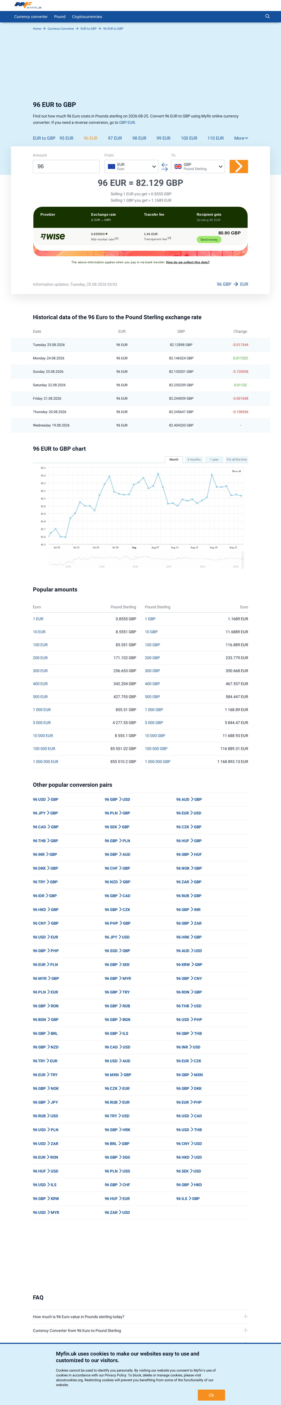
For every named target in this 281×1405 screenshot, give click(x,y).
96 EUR (90, 138)
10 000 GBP (155, 736)
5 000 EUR (42, 723)
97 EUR (115, 138)
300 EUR (40, 671)
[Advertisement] (140, 68)
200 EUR (40, 658)
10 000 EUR (43, 736)
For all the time (237, 459)
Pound (59, 16)
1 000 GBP (154, 710)
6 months (194, 459)
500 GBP (152, 697)
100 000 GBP (156, 749)
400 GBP (152, 684)
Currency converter (31, 16)
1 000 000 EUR (45, 762)
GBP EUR (127, 122)
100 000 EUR (44, 749)
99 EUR (163, 138)
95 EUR (66, 138)
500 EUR (40, 697)
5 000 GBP (154, 723)
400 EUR (40, 684)
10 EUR (39, 632)
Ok (211, 1395)
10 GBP (151, 632)
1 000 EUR (42, 710)
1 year (214, 459)
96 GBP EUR (232, 284)
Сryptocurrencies (87, 16)
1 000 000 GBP (157, 762)
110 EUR (215, 138)
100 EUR (189, 138)
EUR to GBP (44, 138)
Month (173, 459)
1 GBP (150, 619)
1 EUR (38, 619)
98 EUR (139, 138)
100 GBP (152, 645)
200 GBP (152, 658)
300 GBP (152, 671)
